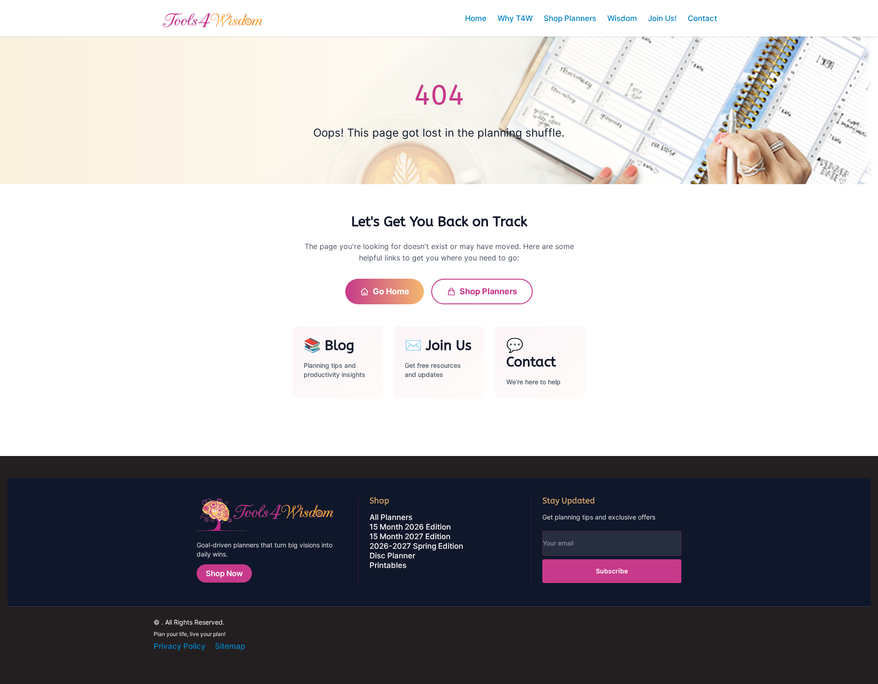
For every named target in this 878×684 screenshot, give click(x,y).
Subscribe (612, 571)
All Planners (390, 517)
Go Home (391, 291)
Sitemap (230, 646)
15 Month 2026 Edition (410, 526)
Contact (702, 18)
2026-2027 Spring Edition (416, 546)
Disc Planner (392, 555)
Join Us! (662, 18)
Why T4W (515, 18)
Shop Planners (570, 18)
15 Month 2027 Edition (409, 536)
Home (476, 18)
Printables (388, 565)
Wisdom (622, 18)
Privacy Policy (180, 646)
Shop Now (224, 573)
